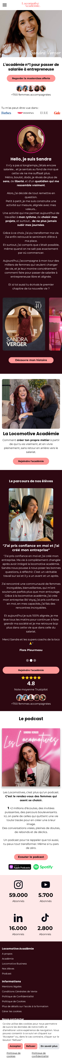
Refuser (30, 1046)
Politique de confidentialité (40, 1055)
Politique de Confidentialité (18, 996)
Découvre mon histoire (31, 360)
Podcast (6, 973)
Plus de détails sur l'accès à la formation (25, 1006)
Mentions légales (11, 986)
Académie (8, 958)
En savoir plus (49, 1046)
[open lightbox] (24, 324)
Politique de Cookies (14, 1001)
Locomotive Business (14, 963)
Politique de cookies (14, 1055)
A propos (7, 953)
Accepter (15, 1046)
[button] (27, 660)
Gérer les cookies (12, 1011)
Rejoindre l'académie (31, 461)
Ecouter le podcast (31, 856)
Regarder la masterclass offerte (31, 78)
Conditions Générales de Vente (19, 991)
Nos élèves (8, 968)
